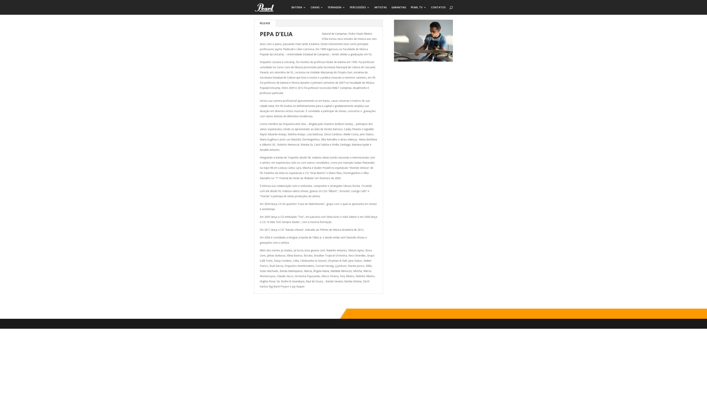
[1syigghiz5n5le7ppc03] (423, 60)
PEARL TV (417, 7)
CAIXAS (315, 7)
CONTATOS (438, 7)
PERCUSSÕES (358, 7)
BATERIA (296, 7)
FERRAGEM (334, 7)
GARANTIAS (398, 7)
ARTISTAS (380, 7)
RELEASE (265, 23)
